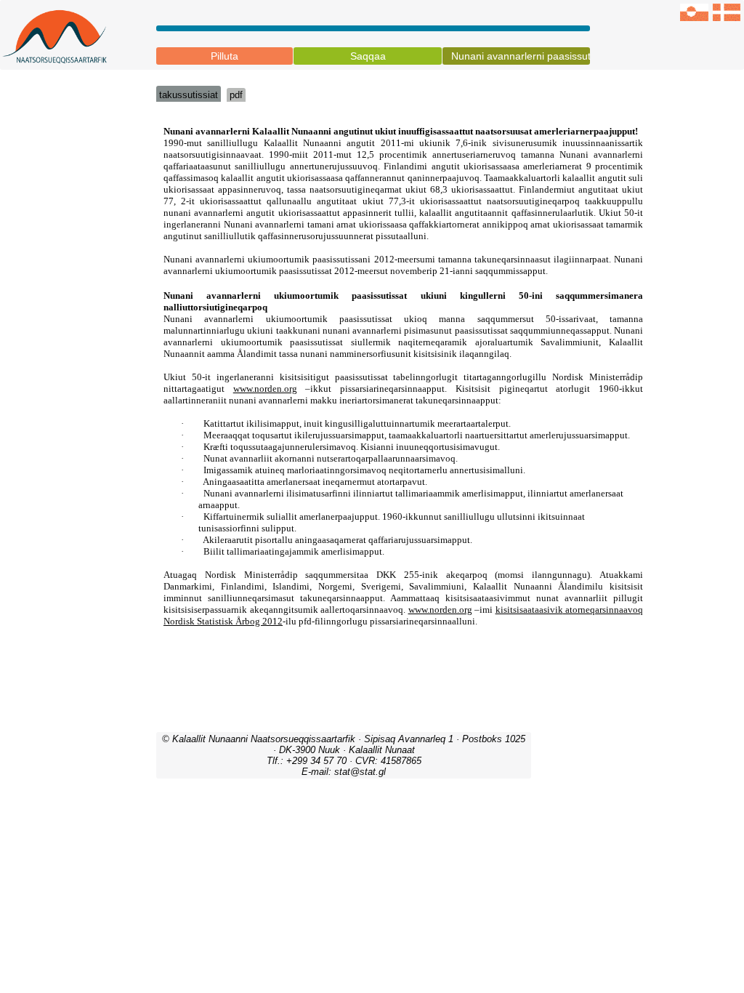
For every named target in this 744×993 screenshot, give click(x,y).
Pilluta (224, 56)
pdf (236, 94)
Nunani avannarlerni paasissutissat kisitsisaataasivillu (520, 56)
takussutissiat (188, 94)
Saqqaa (368, 56)
